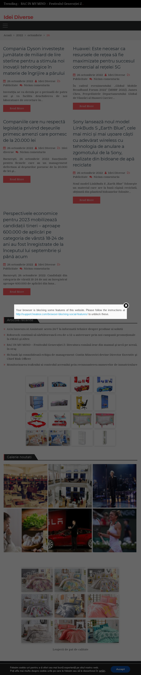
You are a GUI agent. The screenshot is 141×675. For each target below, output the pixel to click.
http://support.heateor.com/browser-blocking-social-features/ (52, 314)
